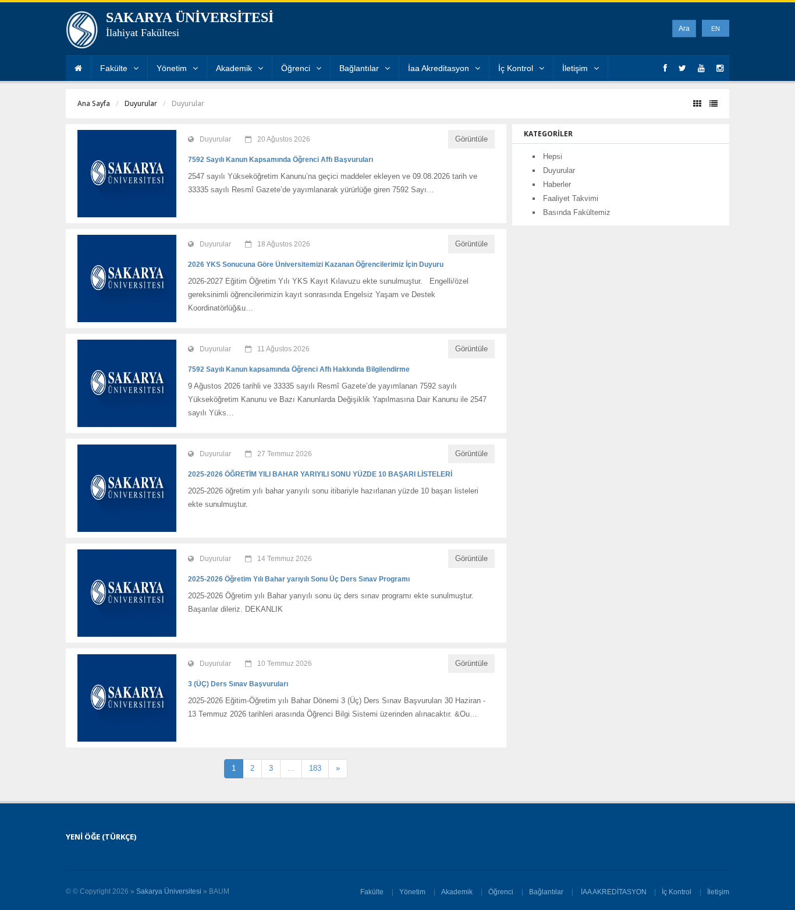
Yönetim (172, 68)
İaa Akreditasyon (438, 68)
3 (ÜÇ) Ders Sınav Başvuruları (238, 684)
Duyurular (141, 103)
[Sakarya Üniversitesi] (82, 32)
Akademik (234, 68)
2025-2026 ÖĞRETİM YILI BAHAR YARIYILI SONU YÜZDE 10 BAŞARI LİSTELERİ (320, 474)
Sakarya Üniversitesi (168, 891)
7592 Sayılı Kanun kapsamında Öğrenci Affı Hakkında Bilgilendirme (299, 369)
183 (315, 768)
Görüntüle (471, 139)
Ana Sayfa (93, 103)
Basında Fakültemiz (577, 212)
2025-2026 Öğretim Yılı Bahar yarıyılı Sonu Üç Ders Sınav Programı (299, 579)
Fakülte (113, 68)
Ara (684, 28)
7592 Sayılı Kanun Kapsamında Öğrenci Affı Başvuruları (280, 160)
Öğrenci (295, 68)
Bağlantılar (359, 68)
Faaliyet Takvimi (570, 198)
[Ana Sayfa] (78, 68)
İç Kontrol (515, 68)
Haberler (557, 184)
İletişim (575, 68)
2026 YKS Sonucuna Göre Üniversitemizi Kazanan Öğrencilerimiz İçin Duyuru (315, 264)
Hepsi (552, 156)
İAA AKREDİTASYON (613, 892)
